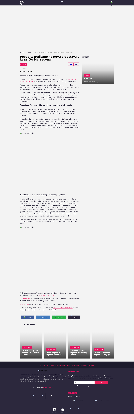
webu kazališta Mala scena (63, 308)
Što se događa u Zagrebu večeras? (54, 354)
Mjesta (85, 57)
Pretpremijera (25, 299)
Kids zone (23, 64)
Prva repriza (24, 304)
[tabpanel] (98, 72)
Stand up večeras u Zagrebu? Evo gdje (102, 354)
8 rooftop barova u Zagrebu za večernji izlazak (78, 353)
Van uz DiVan (27, 347)
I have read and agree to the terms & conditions (91, 386)
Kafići (87, 75)
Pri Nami (88, 79)
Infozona (29, 52)
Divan (22, 52)
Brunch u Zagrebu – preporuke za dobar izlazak (30, 353)
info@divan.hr (48, 388)
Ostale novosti (27, 324)
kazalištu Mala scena (46, 295)
